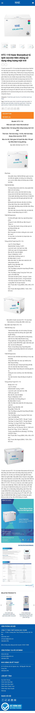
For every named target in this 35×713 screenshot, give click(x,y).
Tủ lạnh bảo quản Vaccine (13, 97)
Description (7, 113)
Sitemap (3, 691)
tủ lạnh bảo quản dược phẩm (23, 101)
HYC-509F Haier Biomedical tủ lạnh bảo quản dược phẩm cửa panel (9, 614)
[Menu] (2, 3)
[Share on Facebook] (6, 108)
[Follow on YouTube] (15, 700)
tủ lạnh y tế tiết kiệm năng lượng (21, 105)
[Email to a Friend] (12, 108)
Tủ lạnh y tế (11, 105)
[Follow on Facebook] (2, 700)
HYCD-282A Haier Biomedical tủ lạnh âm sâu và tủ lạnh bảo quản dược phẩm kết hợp (26, 615)
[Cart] (33, 3)
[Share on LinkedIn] (18, 108)
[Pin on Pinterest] (15, 108)
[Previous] (4, 25)
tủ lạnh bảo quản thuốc (19, 103)
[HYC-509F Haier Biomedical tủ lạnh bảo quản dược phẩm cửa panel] (9, 603)
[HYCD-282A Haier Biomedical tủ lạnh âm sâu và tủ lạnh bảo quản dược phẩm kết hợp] (26, 603)
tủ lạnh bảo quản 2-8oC (9, 101)
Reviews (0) (7, 117)
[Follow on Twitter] (9, 700)
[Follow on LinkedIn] (12, 700)
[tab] (17, 113)
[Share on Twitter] (9, 108)
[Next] (30, 25)
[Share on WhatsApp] (2, 108)
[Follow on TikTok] (6, 700)
